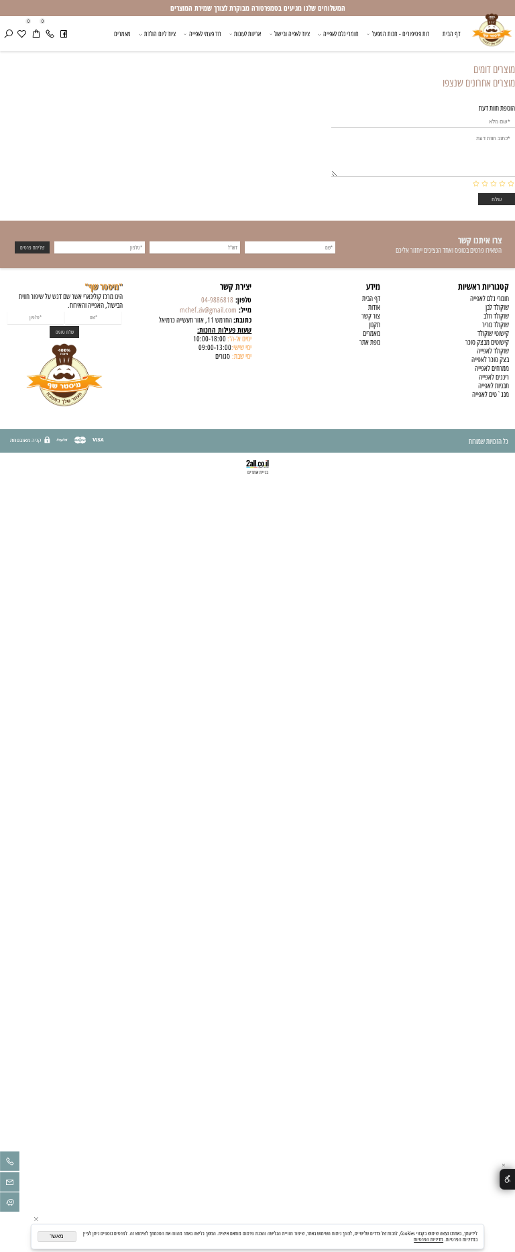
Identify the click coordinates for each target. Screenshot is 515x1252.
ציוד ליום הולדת (160, 34)
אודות (374, 307)
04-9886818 (217, 300)
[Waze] (9, 1204)
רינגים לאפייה (494, 377)
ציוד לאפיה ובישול (292, 34)
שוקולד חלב (496, 316)
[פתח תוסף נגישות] (507, 1179)
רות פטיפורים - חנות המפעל (401, 34)
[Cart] (36, 34)
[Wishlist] (21, 34)
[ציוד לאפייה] (492, 35)
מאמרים (122, 34)
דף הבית (452, 34)
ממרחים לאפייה (492, 368)
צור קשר (370, 316)
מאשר (57, 1236)
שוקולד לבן (497, 307)
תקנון (374, 325)
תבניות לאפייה (493, 386)
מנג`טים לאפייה (490, 394)
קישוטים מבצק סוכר (487, 342)
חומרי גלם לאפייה (341, 34)
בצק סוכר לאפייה (490, 359)
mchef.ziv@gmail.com (208, 310)
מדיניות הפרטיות (428, 1240)
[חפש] (8, 34)
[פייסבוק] (64, 34)
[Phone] (50, 34)
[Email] (9, 1184)
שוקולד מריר (495, 325)
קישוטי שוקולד (493, 333)
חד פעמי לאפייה (205, 34)
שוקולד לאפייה (493, 351)
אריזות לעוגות (247, 34)
